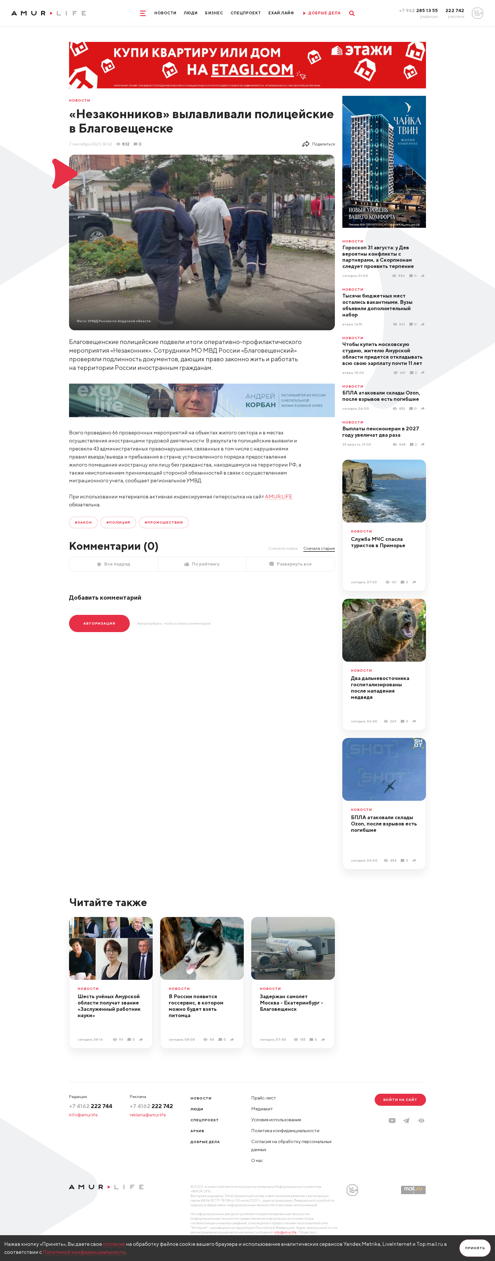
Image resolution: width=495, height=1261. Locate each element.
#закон (83, 522)
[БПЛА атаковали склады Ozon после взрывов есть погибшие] (423, 408)
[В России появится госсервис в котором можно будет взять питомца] (232, 1039)
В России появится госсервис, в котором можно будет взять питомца (196, 1005)
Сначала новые (283, 548)
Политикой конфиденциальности (84, 1252)
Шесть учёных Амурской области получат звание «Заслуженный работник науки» (109, 1005)
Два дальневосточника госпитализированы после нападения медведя (380, 687)
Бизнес (214, 13)
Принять (475, 1248)
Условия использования (276, 1119)
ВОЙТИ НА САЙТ (400, 1099)
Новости (165, 13)
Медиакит (262, 1109)
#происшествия (164, 522)
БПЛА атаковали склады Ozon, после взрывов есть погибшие (381, 396)
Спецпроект (246, 13)
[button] (421, 1120)
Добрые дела (205, 1142)
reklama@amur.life (148, 1115)
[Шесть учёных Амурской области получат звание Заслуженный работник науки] (141, 1039)
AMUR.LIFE (278, 496)
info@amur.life (83, 1115)
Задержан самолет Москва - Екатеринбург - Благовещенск (291, 1002)
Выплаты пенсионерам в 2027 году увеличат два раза (380, 431)
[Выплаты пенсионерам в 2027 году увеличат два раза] (423, 444)
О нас (257, 1160)
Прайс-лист (263, 1098)
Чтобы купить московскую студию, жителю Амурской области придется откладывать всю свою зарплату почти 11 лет (382, 353)
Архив (197, 1131)
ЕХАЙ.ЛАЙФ (281, 13)
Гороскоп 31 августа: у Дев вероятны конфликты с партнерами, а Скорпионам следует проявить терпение (378, 256)
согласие (114, 1244)
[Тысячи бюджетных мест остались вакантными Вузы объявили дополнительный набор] (423, 324)
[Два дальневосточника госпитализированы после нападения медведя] (414, 721)
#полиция (118, 522)
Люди (191, 13)
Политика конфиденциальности (285, 1130)
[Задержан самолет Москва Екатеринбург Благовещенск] (323, 1039)
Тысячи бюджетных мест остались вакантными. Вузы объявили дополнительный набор (377, 305)
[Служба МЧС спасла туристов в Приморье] (414, 582)
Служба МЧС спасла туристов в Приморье (378, 542)
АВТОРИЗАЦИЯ (99, 623)
